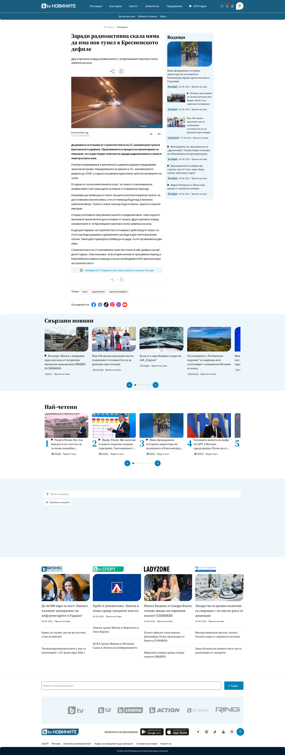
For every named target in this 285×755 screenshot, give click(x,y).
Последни (96, 6)
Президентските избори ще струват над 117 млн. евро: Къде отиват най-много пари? (185, 169)
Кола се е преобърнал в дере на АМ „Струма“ (160, 358)
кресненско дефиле (118, 291)
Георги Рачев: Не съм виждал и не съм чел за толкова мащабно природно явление (67, 444)
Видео (163, 16)
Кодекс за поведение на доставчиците (114, 743)
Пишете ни (165, 743)
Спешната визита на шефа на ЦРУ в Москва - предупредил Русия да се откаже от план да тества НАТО (211, 444)
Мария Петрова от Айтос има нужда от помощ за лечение (186, 186)
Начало (110, 27)
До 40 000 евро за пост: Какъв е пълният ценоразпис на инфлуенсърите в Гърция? (65, 610)
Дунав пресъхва (127, 16)
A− (151, 133)
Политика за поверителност (77, 743)
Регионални (122, 27)
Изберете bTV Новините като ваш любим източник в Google (119, 270)
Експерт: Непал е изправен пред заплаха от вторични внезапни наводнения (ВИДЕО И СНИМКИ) (65, 362)
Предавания (174, 6)
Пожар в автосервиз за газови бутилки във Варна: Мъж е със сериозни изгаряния (199, 98)
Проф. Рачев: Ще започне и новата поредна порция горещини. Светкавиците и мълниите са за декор (117, 444)
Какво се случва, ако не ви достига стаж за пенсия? (64, 634)
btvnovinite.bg (154, 126)
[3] (227, 6)
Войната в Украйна (147, 16)
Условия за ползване (146, 743)
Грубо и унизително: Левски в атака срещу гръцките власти (116, 608)
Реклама (56, 743)
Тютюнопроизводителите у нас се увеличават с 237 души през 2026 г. (64, 650)
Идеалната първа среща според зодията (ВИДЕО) (164, 654)
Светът (133, 6)
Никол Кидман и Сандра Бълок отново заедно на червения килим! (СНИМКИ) (168, 610)
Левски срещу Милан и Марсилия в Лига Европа (116, 629)
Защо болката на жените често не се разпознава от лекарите (218, 650)
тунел (84, 291)
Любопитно (152, 6)
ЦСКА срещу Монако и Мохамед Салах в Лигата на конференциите (115, 645)
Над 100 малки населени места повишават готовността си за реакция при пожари (198, 125)
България (116, 6)
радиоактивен (98, 291)
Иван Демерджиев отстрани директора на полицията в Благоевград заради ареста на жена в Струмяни (188, 76)
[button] (129, 385)
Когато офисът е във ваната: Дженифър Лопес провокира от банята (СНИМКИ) (164, 636)
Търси (234, 685)
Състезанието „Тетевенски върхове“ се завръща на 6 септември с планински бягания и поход (209, 362)
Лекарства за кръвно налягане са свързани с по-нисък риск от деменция (219, 610)
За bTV (45, 743)
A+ (159, 133)
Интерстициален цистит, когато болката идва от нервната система (217, 634)
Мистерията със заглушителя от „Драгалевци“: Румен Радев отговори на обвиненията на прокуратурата (188, 150)
